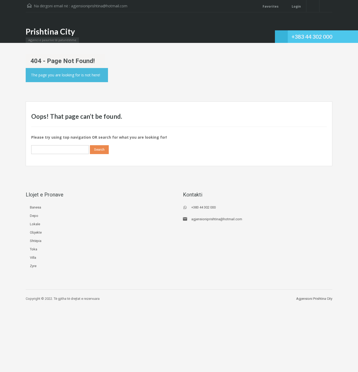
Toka (33, 249)
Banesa (35, 207)
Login (296, 6)
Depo (34, 216)
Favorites (271, 6)
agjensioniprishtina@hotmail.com (99, 5)
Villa (33, 258)
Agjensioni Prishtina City (314, 299)
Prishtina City (50, 31)
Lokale (35, 224)
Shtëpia (35, 241)
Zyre (33, 266)
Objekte (36, 232)
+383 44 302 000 (311, 36)
